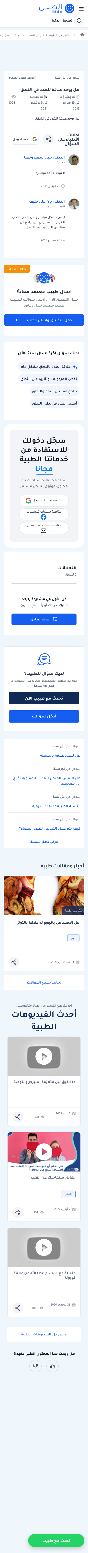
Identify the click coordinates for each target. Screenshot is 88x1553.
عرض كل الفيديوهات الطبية (44, 1334)
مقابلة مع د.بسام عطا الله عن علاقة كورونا (45, 1275)
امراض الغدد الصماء (31, 35)
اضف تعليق (40, 619)
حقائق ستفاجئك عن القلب (53, 1177)
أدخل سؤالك (44, 716)
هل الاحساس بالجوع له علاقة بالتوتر (48, 922)
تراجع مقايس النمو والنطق (54, 391)
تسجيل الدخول (61, 20)
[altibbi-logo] (57, 9)
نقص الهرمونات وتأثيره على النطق (49, 379)
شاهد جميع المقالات (44, 982)
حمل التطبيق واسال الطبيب (48, 320)
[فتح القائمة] (79, 9)
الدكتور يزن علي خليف (47, 201)
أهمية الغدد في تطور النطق (54, 403)
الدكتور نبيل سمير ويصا (44, 157)
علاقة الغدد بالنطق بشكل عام (46, 366)
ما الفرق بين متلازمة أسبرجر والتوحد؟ (44, 1082)
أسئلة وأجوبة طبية (60, 35)
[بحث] (79, 20)
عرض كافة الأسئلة (44, 841)
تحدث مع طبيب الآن (44, 698)
